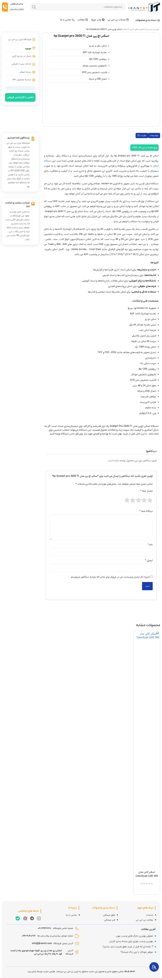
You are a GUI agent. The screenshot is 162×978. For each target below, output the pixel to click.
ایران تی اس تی (152, 29)
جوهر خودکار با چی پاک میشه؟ (137, 952)
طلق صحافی (109, 915)
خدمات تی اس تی (117, 19)
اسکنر (125, 29)
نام (150, 544)
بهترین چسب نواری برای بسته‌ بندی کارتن (131, 941)
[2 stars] (144, 500)
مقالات (81, 19)
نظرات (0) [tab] (141, 135)
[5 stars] (127, 500)
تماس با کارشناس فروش (20, 97)
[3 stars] (138, 500)
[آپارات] (25, 918)
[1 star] (150, 500)
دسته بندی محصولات (146, 20)
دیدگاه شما (146, 511)
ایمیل (149, 560)
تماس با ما (66, 19)
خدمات (149, 915)
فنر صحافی (109, 920)
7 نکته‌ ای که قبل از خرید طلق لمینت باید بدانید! (128, 946)
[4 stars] (133, 500)
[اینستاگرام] (39, 918)
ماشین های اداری (137, 29)
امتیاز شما (146, 491)
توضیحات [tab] (154, 135)
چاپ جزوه (96, 19)
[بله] (18, 918)
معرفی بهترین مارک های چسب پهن (134, 936)
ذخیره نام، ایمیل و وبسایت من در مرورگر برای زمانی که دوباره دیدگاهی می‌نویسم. (110, 577)
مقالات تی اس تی (144, 920)
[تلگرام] (32, 918)
